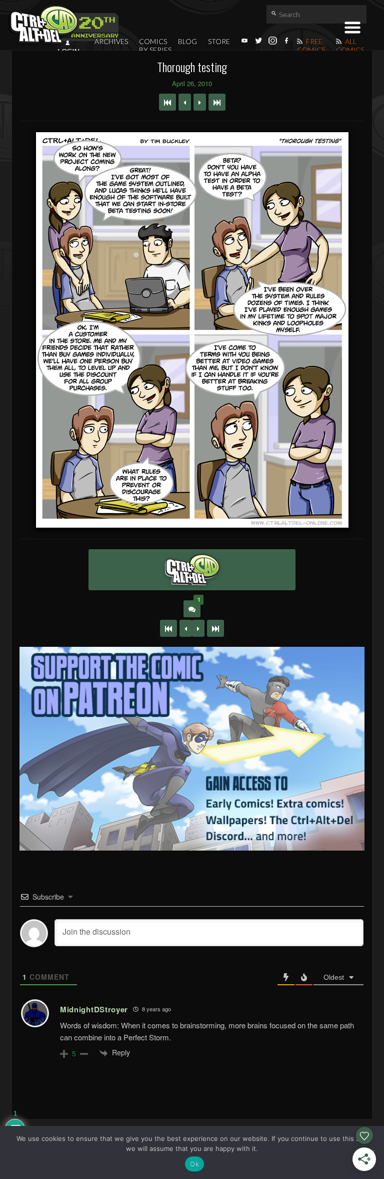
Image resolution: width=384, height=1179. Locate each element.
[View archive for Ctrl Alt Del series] (192, 569)
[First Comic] (168, 628)
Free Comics (311, 45)
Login (69, 52)
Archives (111, 41)
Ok (194, 1164)
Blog (187, 41)
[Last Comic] (215, 628)
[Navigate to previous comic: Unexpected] (184, 102)
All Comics (350, 45)
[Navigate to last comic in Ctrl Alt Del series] (217, 102)
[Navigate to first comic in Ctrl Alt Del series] (167, 102)
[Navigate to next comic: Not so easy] (200, 102)
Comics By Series (155, 45)
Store (219, 41)
